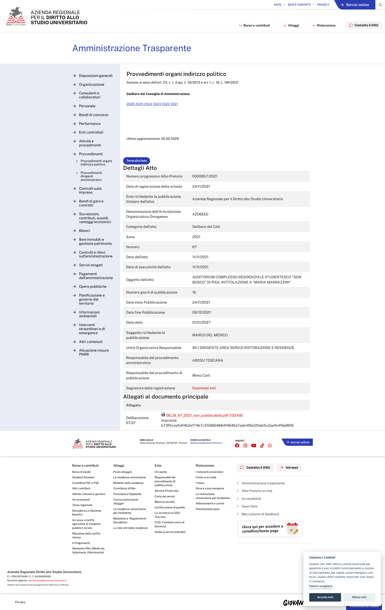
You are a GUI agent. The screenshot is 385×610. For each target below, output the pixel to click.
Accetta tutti (325, 597)
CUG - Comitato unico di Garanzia (169, 524)
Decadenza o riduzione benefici (86, 512)
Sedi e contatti (299, 4)
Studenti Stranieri (83, 477)
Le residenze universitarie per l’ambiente (129, 511)
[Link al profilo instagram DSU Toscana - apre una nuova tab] (245, 446)
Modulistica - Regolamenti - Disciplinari (130, 520)
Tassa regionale (82, 505)
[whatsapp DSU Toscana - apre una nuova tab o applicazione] (270, 446)
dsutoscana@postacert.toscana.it (206, 443)
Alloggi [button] (293, 25)
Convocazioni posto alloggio (125, 501)
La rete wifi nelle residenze (130, 527)
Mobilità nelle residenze (128, 483)
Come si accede (206, 477)
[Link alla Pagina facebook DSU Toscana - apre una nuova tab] (237, 446)
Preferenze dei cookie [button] (364, 606)
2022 (166, 104)
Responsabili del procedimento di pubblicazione (165, 481)
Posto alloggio (122, 471)
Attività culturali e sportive (88, 494)
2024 (148, 104)
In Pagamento (81, 543)
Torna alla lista (137, 160)
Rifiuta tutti (359, 597)
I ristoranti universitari (209, 471)
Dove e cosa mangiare (210, 488)
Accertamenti (81, 499)
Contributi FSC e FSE (85, 483)
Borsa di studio (81, 471)
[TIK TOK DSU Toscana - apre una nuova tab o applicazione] (262, 446)
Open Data (249, 506)
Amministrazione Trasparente (131, 48)
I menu (200, 483)
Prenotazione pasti (208, 509)
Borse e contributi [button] (256, 25)
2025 (139, 104)
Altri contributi (81, 488)
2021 (174, 104)
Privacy (323, 4)
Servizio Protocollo (167, 490)
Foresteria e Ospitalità (127, 494)
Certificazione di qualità (170, 507)
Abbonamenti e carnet (210, 503)
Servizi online (357, 5)
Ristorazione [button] (326, 25)
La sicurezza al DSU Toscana (167, 514)
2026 (131, 104)
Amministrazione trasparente (263, 483)
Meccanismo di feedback (260, 514)
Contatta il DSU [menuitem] (366, 25)
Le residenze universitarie (129, 477)
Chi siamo (161, 471)
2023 (157, 104)
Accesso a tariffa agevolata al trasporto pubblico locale (86, 523)
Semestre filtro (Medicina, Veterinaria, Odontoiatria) (88, 550)
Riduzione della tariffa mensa (86, 535)
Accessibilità (251, 499)
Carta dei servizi (165, 496)
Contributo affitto (124, 488)
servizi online (300, 442)
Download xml (204, 388)
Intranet (291, 467)
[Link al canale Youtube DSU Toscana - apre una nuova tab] (253, 446)
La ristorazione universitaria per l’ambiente (213, 496)
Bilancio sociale (165, 501)
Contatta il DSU (257, 467)
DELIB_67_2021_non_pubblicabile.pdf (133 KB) (202, 415)
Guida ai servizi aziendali (170, 531)
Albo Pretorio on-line (256, 491)
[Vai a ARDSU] (46, 16)
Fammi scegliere (320, 586)
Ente (277, 4)
